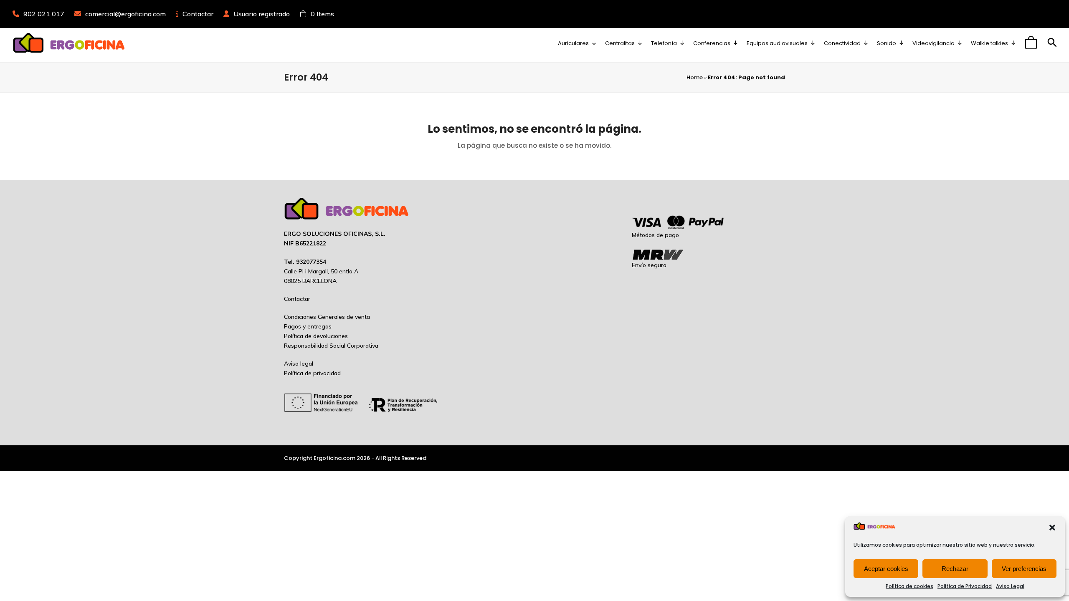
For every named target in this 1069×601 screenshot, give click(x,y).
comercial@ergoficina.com (125, 14)
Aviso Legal (1010, 586)
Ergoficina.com (334, 458)
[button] (1052, 527)
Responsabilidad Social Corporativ (329, 345)
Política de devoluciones (316, 336)
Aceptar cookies (886, 568)
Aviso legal (298, 363)
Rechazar (955, 568)
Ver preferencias (1024, 568)
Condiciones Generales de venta (327, 317)
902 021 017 (43, 14)
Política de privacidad (312, 373)
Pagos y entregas (308, 326)
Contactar (197, 14)
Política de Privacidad (964, 586)
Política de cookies (909, 586)
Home (694, 77)
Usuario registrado (261, 14)
